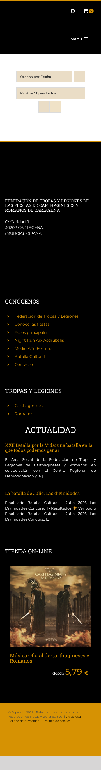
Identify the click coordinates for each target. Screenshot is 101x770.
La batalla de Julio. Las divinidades (42, 493)
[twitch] (36, 6)
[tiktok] (45, 6)
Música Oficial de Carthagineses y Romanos (49, 658)
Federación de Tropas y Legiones (47, 316)
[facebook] (9, 6)
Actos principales (31, 332)
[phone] (18, 16)
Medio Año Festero (33, 348)
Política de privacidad (24, 721)
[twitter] (18, 6)
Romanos (24, 413)
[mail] (9, 16)
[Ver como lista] (55, 106)
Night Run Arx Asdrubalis (39, 340)
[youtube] (54, 6)
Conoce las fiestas (32, 324)
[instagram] (27, 6)
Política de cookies (57, 721)
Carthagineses (29, 405)
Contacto (24, 364)
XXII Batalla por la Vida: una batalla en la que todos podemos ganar (49, 447)
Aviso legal (74, 716)
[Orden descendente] (79, 76)
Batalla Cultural (30, 356)
